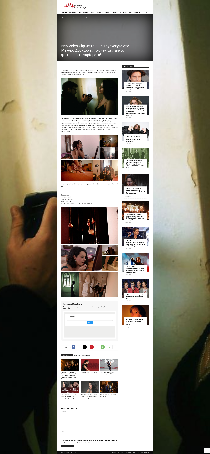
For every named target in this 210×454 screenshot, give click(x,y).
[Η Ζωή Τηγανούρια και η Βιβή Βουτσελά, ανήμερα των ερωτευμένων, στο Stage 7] (70, 387)
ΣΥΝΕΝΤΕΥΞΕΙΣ (83, 12)
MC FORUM (120, 452)
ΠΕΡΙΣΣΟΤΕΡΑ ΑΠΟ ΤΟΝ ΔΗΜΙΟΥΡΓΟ (83, 355)
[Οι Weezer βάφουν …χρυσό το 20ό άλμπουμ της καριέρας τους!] (135, 288)
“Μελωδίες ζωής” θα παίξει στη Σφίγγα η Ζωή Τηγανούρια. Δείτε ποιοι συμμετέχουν (89, 396)
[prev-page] (62, 401)
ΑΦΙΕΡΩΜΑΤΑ (117, 12)
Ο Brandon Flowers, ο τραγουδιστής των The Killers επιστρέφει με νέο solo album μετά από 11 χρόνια (135, 243)
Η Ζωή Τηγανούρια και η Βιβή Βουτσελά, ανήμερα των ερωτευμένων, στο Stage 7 (68, 396)
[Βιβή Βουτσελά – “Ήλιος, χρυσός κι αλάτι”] (90, 365)
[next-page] (65, 401)
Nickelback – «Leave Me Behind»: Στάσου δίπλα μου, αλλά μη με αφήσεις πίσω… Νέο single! (135, 217)
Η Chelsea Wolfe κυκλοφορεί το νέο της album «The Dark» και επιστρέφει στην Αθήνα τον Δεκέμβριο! (135, 269)
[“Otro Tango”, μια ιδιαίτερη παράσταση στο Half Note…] (109, 365)
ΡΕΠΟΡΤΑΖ (72, 12)
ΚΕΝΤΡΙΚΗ (114, 452)
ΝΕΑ (91, 12)
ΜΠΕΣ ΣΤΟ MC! (135, 452)
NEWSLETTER (128, 452)
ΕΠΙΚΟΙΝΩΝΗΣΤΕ (145, 452)
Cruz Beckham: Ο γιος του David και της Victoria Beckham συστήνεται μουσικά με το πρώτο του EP (135, 86)
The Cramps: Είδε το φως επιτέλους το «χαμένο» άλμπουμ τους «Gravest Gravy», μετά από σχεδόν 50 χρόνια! (135, 164)
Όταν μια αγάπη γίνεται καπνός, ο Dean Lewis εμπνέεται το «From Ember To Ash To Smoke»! (135, 191)
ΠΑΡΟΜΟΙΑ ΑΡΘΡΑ (67, 355)
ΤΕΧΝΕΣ (136, 12)
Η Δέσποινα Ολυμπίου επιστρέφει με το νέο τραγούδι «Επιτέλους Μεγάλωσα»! (133, 138)
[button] (147, 12)
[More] (114, 347)
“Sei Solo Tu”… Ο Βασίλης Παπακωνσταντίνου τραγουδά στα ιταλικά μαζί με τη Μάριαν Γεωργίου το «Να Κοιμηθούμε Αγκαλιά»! (70, 375)
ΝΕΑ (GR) (71, 17)
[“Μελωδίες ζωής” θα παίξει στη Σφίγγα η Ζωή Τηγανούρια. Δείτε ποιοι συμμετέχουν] (90, 387)
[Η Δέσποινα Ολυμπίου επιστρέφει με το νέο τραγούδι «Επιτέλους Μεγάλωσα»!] (135, 131)
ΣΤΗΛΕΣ (107, 12)
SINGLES (99, 12)
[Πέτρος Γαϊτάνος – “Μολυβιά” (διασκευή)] (109, 387)
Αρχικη (64, 12)
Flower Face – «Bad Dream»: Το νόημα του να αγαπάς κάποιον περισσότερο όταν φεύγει (135, 322)
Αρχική (62, 17)
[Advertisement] (119, 6)
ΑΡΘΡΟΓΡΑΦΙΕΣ (127, 12)
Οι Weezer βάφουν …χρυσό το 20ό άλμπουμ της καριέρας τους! (135, 296)
